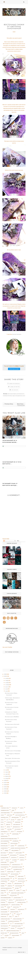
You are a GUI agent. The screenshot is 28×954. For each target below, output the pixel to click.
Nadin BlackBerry (15, 935)
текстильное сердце (19, 923)
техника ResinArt (4, 928)
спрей (16, 916)
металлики (3, 876)
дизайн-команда (4, 836)
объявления (3, 890)
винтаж (8, 826)
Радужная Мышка (17, 897)
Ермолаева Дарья (4, 845)
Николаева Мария (18, 883)
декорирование (15, 833)
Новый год (10, 885)
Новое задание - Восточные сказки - (12, 758)
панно (24, 890)
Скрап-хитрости (21, 909)
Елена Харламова (14, 843)
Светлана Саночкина (16, 334)
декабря (7, 678)
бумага (2, 822)
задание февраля (4, 848)
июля (6, 688)
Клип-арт (7, 859)
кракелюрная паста (16, 864)
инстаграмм (3, 852)
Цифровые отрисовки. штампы (13, 930)
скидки (8, 907)
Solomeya (10, 937)
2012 (5, 793)
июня (6, 691)
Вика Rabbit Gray (16, 824)
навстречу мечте (21, 881)
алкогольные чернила (12, 393)
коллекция (14, 859)
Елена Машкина (4, 843)
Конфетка (22, 859)
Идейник (6, 850)
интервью (11, 852)
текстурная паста (18, 395)
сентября (7, 684)
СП (12, 914)
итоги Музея (21, 855)
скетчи (2, 907)
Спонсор (18, 914)
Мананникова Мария (17, 869)
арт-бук (23, 817)
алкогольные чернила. (18, 812)
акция (13, 810)
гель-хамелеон (18, 829)
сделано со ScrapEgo (15, 904)
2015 (5, 786)
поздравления (3, 895)
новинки (2, 885)
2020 (5, 674)
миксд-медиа (11, 876)
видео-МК (8, 824)
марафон (2, 871)
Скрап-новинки (4, 909)
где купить (9, 829)
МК (13, 878)
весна (2, 824)
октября (7, 682)
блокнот (19, 819)
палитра (18, 890)
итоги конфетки (13, 855)
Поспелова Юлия (13, 895)
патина (2, 892)
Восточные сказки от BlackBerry (12, 716)
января (6, 778)
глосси (12, 831)
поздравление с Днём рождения (17, 892)
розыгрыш (3, 902)
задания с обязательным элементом (18, 848)
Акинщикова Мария (5, 810)
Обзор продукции (18, 885)
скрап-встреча (16, 907)
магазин (8, 869)
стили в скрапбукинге (17, 918)
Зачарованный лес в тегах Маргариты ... (12, 462)
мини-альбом (20, 876)
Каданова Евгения (4, 857)
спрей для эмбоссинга (5, 918)
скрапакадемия (4, 911)
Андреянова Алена (4, 817)
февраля (7, 776)
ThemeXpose (15, 947)
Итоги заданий (19, 852)
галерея (2, 829)
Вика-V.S (2, 826)
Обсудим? (17, 888)
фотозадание (20, 928)
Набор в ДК (12, 881)
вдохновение (17, 822)
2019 (5, 676)
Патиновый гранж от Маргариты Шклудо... (10, 484)
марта (6, 774)
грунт (8, 833)
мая (6, 769)
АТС (7, 819)
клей (2, 859)
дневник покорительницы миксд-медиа (9, 838)
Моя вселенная (21, 878)
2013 (5, 791)
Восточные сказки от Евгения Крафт (13, 750)
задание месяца (21, 845)
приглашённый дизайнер (6, 897)
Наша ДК (9, 883)
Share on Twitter (15, 386)
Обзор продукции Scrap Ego (6, 888)
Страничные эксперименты (13, 921)
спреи (13, 395)
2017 (5, 782)
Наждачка (3, 883)
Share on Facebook (14, 383)
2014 (5, 788)
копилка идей (3, 862)
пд (7, 892)
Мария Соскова (10, 871)
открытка (11, 890)
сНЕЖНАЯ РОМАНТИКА (14, 911)
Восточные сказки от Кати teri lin (12, 724)
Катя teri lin (21, 857)
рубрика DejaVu (11, 902)
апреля (6, 772)
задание (12, 845)
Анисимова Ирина (15, 817)
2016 (5, 784)
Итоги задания (4, 855)
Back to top (21, 952)
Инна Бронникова (15, 850)
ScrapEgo (2, 937)
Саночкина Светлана (7, 395)
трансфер (12, 928)
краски (2, 869)
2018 (5, 780)
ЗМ (1, 850)
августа (6, 686)
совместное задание (5, 914)
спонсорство (3, 916)
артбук (2, 819)
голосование (19, 831)
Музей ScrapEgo (4, 881)
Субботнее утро (4, 923)
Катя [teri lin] (13, 857)
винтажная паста (20, 393)
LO (1, 935)
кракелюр (12, 862)
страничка (3, 921)
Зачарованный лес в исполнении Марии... (10, 441)
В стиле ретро (9, 822)
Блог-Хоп (12, 819)
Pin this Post (15, 389)
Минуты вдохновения (5, 878)
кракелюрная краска (5, 864)
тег (11, 923)
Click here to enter (14, 369)
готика (2, 833)
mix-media (7, 935)
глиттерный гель (4, 831)
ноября (6, 680)
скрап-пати (12, 909)
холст (24, 395)
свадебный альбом (4, 904)
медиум (18, 871)
